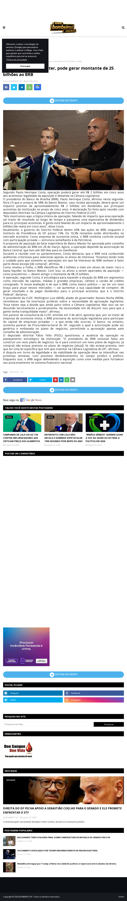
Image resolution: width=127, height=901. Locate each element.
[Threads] (33, 706)
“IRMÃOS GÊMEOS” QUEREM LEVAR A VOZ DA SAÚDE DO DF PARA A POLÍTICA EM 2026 (104, 438)
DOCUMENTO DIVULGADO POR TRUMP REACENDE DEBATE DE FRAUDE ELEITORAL (57, 850)
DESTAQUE (14, 372)
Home (121, 896)
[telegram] (33, 693)
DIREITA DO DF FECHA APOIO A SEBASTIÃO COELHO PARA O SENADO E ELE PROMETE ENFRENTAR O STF (62, 810)
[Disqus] (63, 497)
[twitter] (33, 700)
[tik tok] (94, 706)
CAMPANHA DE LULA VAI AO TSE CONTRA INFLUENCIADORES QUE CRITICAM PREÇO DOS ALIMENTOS (21, 438)
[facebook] (94, 693)
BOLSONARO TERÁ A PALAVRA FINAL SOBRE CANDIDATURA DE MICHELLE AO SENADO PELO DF (63, 837)
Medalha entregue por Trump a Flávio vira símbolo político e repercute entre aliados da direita (66, 863)
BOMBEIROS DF (15, 81)
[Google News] (37, 87)
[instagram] (94, 700)
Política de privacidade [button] (17, 60)
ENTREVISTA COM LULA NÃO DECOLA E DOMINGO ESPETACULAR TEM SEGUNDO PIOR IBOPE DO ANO (63, 438)
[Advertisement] (63, 10)
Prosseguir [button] (25, 66)
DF (22, 372)
